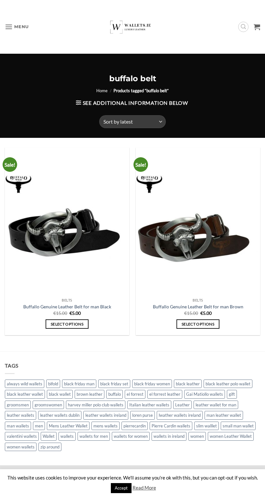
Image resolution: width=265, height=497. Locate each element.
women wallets (21, 446)
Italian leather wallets (149, 404)
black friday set (114, 383)
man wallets (18, 425)
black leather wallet (25, 394)
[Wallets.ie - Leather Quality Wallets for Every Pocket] (132, 26)
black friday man (79, 383)
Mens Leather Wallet (68, 425)
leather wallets (20, 415)
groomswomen (48, 404)
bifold (53, 383)
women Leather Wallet (231, 436)
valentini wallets (22, 436)
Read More (144, 488)
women (197, 436)
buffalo (114, 394)
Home (102, 90)
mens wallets (105, 425)
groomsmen (18, 404)
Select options (67, 324)
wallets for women (131, 436)
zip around (49, 446)
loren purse (142, 415)
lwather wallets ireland (180, 415)
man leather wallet (224, 415)
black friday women (152, 383)
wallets (67, 436)
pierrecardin (134, 425)
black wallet (60, 394)
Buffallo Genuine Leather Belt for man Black (67, 306)
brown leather (89, 394)
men (39, 425)
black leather (188, 383)
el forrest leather (164, 394)
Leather (182, 404)
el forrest (135, 394)
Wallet (49, 436)
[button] (17, 27)
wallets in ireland (169, 436)
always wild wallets (24, 383)
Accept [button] (121, 488)
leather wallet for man (216, 404)
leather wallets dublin (60, 415)
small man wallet (238, 425)
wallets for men (94, 436)
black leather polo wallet (228, 383)
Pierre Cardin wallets (171, 425)
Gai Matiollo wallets (204, 394)
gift (232, 394)
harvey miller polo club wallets (95, 404)
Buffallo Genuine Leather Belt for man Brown (198, 306)
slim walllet (206, 425)
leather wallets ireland (105, 415)
